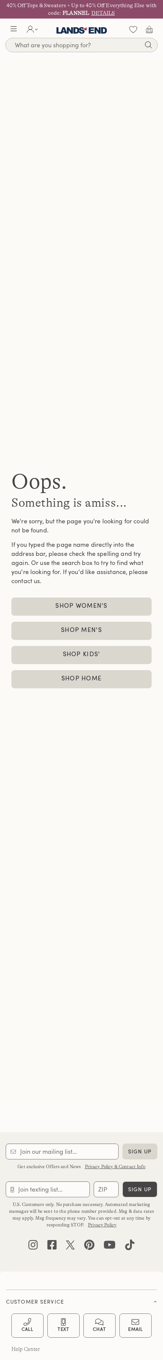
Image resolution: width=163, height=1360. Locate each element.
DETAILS (103, 13)
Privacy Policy (102, 1225)
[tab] (81, 1300)
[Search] (148, 46)
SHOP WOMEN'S (81, 605)
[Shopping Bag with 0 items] (149, 29)
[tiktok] (130, 1247)
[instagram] (33, 1247)
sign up (140, 1151)
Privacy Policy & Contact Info (115, 1166)
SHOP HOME (81, 678)
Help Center (26, 1349)
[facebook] (52, 1247)
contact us (25, 581)
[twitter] (70, 1247)
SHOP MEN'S (81, 630)
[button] (13, 29)
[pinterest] (89, 1247)
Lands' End (81, 29)
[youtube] (109, 1247)
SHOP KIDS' (81, 654)
